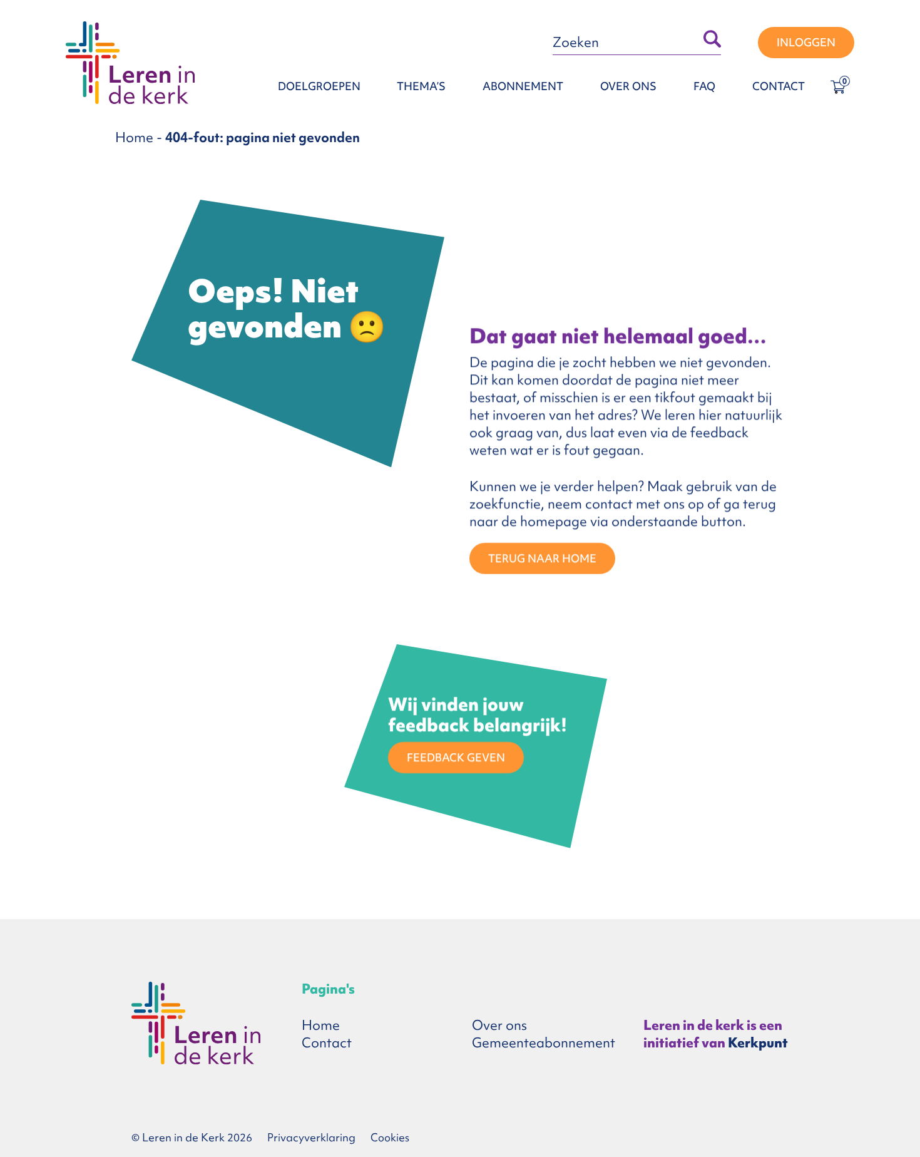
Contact (778, 86)
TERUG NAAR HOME (542, 558)
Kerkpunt (758, 1043)
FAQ (704, 86)
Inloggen (806, 42)
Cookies (390, 1137)
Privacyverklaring (311, 1137)
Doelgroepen (319, 86)
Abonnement (523, 86)
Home (134, 137)
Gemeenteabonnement (543, 1043)
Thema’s (421, 86)
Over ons (628, 86)
